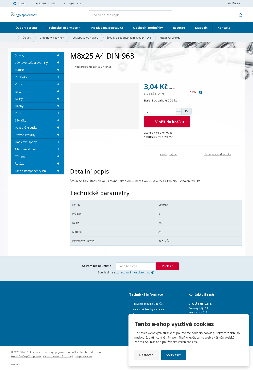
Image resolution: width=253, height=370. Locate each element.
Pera (18, 113)
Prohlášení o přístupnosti (26, 356)
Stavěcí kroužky (25, 135)
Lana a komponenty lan (30, 171)
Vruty (18, 84)
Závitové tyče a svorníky (31, 63)
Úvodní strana (26, 27)
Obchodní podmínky (148, 27)
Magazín (201, 27)
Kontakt (224, 27)
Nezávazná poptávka (107, 27)
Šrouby (19, 55)
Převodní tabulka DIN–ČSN (148, 303)
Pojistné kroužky (26, 127)
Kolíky (19, 99)
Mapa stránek (84, 356)
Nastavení (146, 355)
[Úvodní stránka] (24, 14)
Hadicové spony (26, 142)
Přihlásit (167, 266)
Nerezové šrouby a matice (148, 309)
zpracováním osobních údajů (135, 272)
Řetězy (19, 163)
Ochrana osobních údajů (58, 356)
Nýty (18, 91)
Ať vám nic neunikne (96, 266)
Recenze (179, 27)
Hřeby (19, 106)
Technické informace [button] (62, 27)
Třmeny (20, 156)
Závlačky (20, 120)
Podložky (21, 77)
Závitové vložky (25, 149)
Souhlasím (173, 355)
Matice (19, 70)
